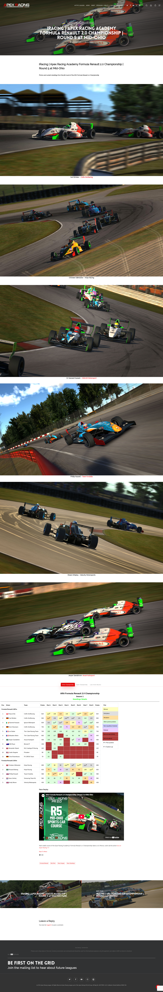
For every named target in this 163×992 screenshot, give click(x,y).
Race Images (61, 863)
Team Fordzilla (87, 476)
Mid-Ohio (53, 863)
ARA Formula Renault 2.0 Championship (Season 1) (81, 23)
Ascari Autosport (89, 675)
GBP (9, 954)
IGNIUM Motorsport (89, 378)
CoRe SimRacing (87, 177)
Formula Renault (44, 863)
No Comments (89, 42)
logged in (49, 925)
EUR (14, 954)
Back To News (43, 851)
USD (12, 954)
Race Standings (71, 863)
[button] (68, 684)
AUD (17, 954)
